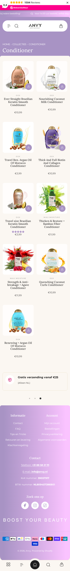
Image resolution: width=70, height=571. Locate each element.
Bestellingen (52, 428)
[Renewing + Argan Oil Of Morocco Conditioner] (18, 320)
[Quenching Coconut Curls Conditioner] (52, 259)
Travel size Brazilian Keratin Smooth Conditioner (18, 224)
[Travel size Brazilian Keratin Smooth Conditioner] (18, 198)
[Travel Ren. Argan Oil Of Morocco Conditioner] (18, 137)
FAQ (18, 428)
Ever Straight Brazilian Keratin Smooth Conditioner (18, 101)
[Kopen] (28, 86)
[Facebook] (25, 505)
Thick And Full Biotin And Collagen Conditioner (51, 163)
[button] (9, 26)
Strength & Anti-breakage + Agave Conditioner (18, 285)
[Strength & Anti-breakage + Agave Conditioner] (18, 259)
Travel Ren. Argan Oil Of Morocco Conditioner (18, 163)
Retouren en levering (17, 439)
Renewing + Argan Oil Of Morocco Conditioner (18, 345)
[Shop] (8, 564)
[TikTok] (45, 505)
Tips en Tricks (18, 434)
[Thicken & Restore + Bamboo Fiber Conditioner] (52, 198)
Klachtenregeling (18, 445)
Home (6, 44)
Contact (18, 423)
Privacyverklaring (52, 434)
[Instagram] (35, 505)
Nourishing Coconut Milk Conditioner (52, 100)
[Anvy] (35, 26)
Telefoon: (35, 465)
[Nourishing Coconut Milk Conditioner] (52, 76)
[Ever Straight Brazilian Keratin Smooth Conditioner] (18, 76)
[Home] (35, 564)
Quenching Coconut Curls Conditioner (52, 283)
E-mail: (35, 471)
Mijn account (52, 423)
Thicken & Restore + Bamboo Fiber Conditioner (52, 224)
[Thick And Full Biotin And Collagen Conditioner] (52, 137)
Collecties (19, 44)
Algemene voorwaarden (52, 439)
